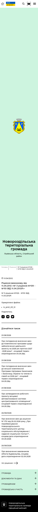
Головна (4, 267)
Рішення (13, 267)
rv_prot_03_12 (9, 307)
